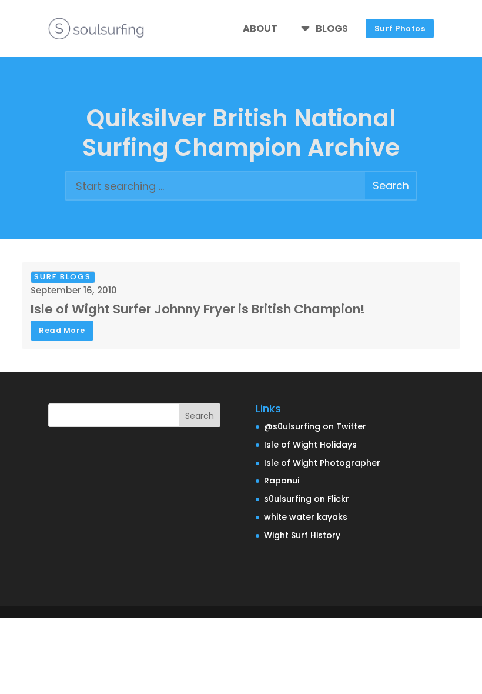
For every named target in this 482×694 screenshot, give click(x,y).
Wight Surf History (302, 535)
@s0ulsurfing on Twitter (315, 426)
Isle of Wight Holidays (310, 445)
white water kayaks (305, 517)
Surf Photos (400, 29)
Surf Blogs (62, 277)
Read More (62, 330)
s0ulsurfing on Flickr (306, 499)
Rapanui (281, 480)
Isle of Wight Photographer (322, 463)
